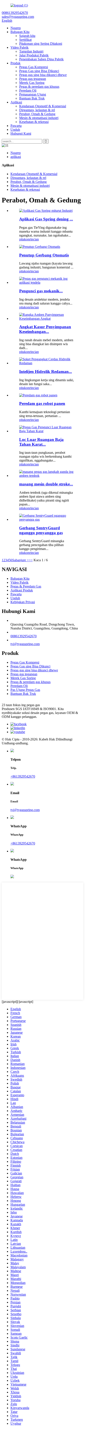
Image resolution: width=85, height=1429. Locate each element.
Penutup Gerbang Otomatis (44, 255)
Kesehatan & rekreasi (34, 122)
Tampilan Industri (31, 51)
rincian (34, 239)
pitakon (24, 239)
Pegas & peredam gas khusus (39, 86)
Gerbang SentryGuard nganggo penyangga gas (41, 530)
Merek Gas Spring (31, 82)
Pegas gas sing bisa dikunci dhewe (43, 75)
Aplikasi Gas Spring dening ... (46, 219)
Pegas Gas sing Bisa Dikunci (39, 71)
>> (31, 560)
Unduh (15, 129)
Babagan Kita (19, 32)
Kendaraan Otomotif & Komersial (42, 106)
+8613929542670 (22, 776)
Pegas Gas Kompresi (33, 67)
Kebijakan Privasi (22, 602)
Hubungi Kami (20, 133)
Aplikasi (16, 102)
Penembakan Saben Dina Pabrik (41, 59)
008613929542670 (23, 636)
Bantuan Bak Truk (32, 98)
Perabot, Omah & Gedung (37, 114)
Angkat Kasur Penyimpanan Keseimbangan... (45, 329)
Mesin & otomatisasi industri (38, 118)
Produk (15, 63)
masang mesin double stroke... (46, 484)
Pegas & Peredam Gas (25, 586)
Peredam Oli (27, 90)
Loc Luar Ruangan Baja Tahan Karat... (41, 442)
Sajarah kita (27, 36)
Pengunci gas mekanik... (41, 291)
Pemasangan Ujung (32, 94)
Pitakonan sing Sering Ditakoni (40, 43)
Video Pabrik (19, 47)
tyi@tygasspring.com (25, 644)
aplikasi (15, 157)
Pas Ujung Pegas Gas (25, 690)
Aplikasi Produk (21, 590)
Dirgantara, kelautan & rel (37, 110)
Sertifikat (25, 39)
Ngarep (15, 28)
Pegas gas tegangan (32, 79)
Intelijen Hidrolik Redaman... (45, 371)
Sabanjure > (20, 560)
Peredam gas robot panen (42, 403)
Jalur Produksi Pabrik (34, 55)
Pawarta (16, 126)
